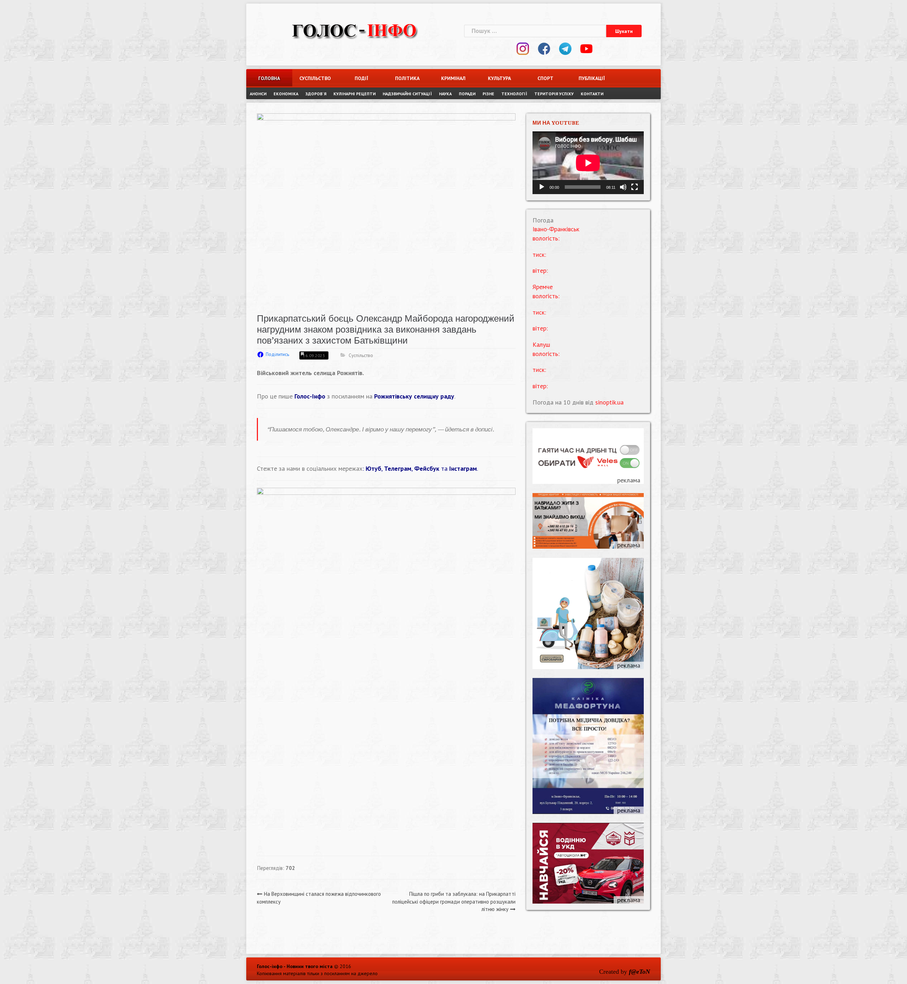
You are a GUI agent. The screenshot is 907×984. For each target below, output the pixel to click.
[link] (414, 396)
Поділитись (277, 354)
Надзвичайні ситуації (407, 93)
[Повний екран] (634, 187)
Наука (445, 93)
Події (361, 78)
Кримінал (453, 78)
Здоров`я (315, 93)
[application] (588, 162)
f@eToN (639, 971)
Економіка (286, 93)
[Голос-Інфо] (354, 30)
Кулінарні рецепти (354, 93)
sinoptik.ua (609, 402)
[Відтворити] (541, 187)
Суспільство (315, 78)
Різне (488, 93)
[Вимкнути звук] (623, 187)
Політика (407, 78)
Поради (467, 93)
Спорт (545, 78)
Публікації (592, 78)
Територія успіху (554, 93)
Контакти (592, 93)
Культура (499, 78)
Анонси (258, 93)
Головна (269, 78)
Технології (514, 93)
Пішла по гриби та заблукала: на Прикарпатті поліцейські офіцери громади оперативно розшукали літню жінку (454, 901)
